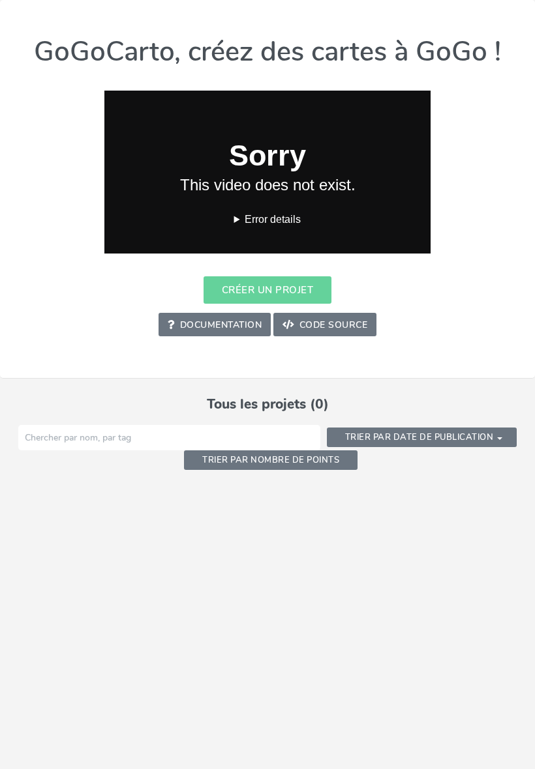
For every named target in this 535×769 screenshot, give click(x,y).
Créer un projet (268, 290)
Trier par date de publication (419, 437)
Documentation (221, 325)
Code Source (333, 325)
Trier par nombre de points (270, 459)
